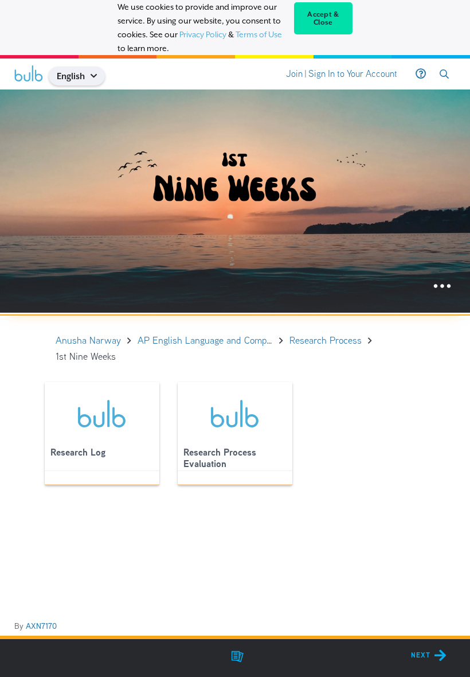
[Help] (421, 74)
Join (294, 73)
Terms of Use (259, 34)
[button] (98, 76)
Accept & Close (323, 18)
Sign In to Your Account (352, 73)
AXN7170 (41, 626)
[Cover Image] (235, 201)
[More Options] (442, 286)
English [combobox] (71, 76)
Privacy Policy (202, 34)
